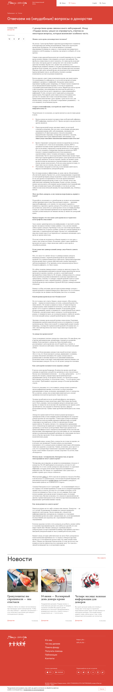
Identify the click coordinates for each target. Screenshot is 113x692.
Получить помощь (54, 651)
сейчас (44, 477)
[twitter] (19, 39)
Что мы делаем (52, 644)
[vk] (9, 39)
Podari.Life (80, 639)
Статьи (20, 13)
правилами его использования (34, 690)
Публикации (11, 13)
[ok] (14, 39)
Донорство (11, 620)
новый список (53, 480)
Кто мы (48, 640)
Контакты (50, 659)
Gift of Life (80, 642)
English (95, 3)
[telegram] (23, 39)
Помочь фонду (52, 648)
